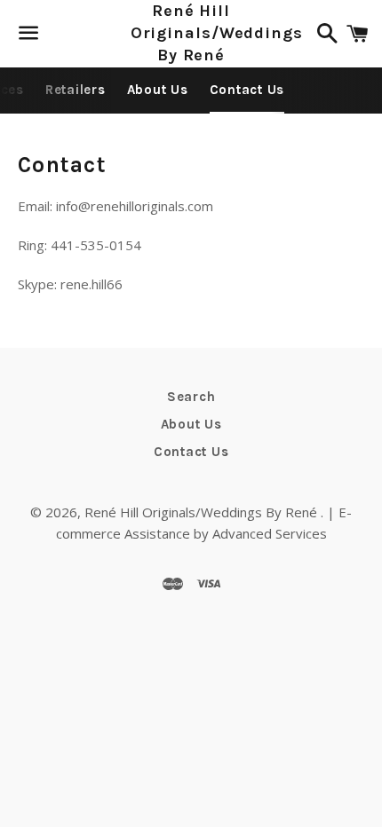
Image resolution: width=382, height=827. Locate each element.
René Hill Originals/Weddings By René (191, 33)
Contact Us (247, 90)
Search (191, 397)
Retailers (75, 90)
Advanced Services (269, 533)
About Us (157, 90)
